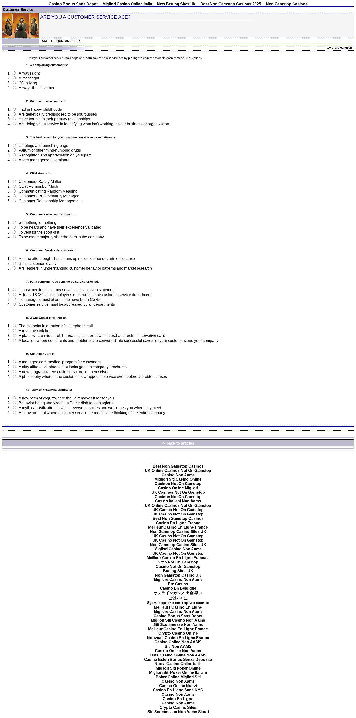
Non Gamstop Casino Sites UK (178, 532)
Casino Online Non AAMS (178, 642)
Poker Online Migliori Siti (178, 677)
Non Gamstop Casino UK (178, 575)
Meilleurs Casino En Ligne (178, 607)
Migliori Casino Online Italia (127, 4)
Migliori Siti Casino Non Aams (178, 620)
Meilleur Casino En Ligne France (178, 527)
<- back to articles (178, 443)
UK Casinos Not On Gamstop (178, 492)
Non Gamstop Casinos (287, 4)
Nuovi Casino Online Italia (178, 664)
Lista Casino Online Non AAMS (178, 655)
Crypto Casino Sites (178, 707)
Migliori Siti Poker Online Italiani (178, 673)
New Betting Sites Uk (176, 4)
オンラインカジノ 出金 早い (178, 593)
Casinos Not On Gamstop (178, 484)
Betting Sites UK (178, 571)
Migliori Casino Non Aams (178, 549)
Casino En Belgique (178, 588)
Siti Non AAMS (178, 646)
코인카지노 (178, 598)
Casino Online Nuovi (178, 686)
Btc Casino (178, 584)
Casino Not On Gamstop (178, 566)
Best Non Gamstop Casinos (178, 466)
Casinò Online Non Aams (178, 651)
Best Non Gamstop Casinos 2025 (230, 4)
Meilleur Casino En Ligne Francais (178, 558)
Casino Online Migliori (178, 488)
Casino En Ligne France (178, 523)
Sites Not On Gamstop (178, 562)
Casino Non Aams (178, 475)
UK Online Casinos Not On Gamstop (178, 470)
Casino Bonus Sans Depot (73, 4)
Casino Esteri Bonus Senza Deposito (178, 659)
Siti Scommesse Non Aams (178, 625)
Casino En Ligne (178, 699)
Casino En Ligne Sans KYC (178, 690)
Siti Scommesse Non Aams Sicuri (178, 712)
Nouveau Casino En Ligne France (178, 638)
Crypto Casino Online (178, 633)
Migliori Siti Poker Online (178, 668)
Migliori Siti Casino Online (178, 479)
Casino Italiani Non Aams (178, 501)
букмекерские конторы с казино (178, 603)
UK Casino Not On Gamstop (178, 510)
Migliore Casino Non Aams (178, 580)
